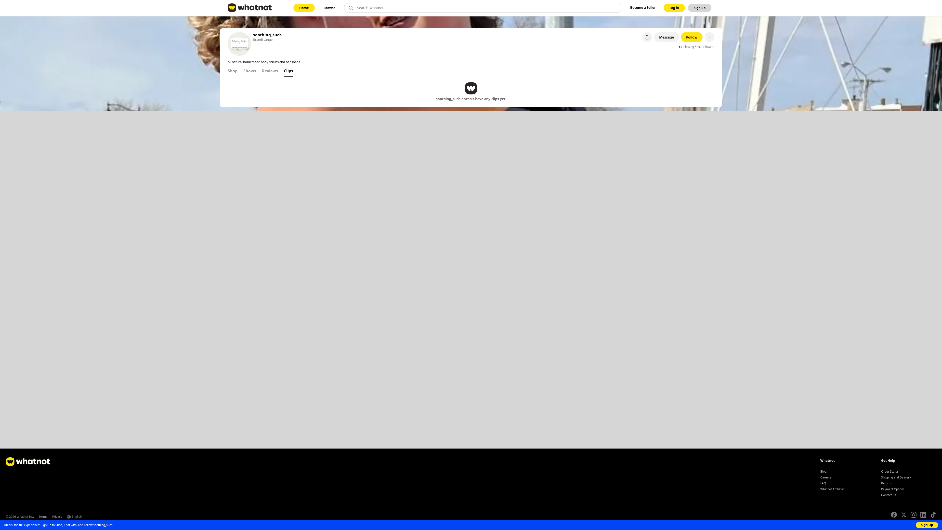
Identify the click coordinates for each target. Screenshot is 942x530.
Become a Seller (643, 7)
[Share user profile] (647, 37)
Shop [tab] (232, 71)
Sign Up (927, 525)
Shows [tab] (249, 71)
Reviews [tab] (270, 71)
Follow (691, 37)
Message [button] (666, 37)
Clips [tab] (288, 71)
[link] (304, 8)
